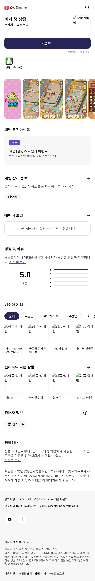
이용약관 (9, 573)
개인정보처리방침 (29, 573)
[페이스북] (22, 519)
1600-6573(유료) (26, 506)
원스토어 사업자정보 (16, 541)
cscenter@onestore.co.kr (63, 506)
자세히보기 (17, 262)
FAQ (21, 499)
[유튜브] (9, 519)
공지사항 (9, 499)
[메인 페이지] (15, 7)
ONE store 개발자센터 (54, 499)
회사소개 (32, 499)
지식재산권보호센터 (55, 573)
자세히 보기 (12, 460)
